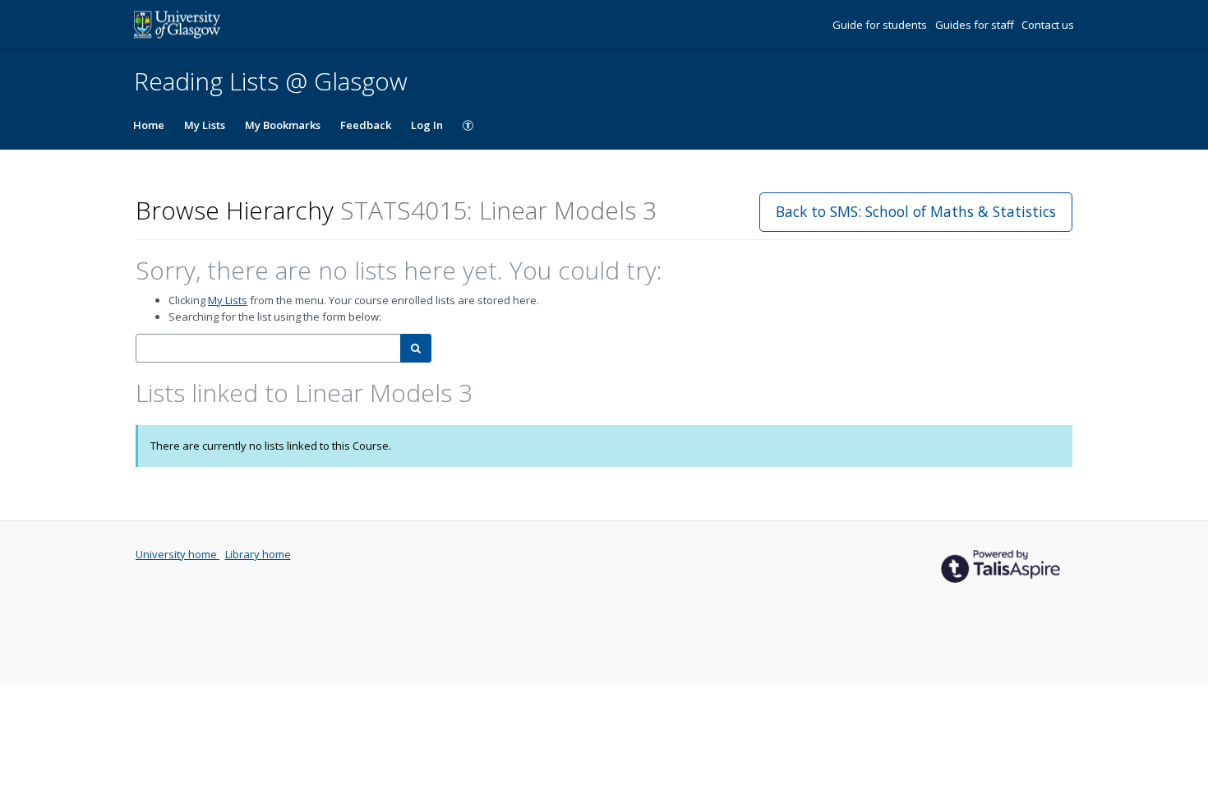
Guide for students (880, 24)
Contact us (1047, 24)
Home (148, 125)
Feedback (365, 125)
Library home (258, 554)
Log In (427, 125)
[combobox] (268, 348)
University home (177, 554)
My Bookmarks (282, 125)
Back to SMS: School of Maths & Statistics (916, 211)
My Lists (204, 125)
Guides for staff (976, 24)
